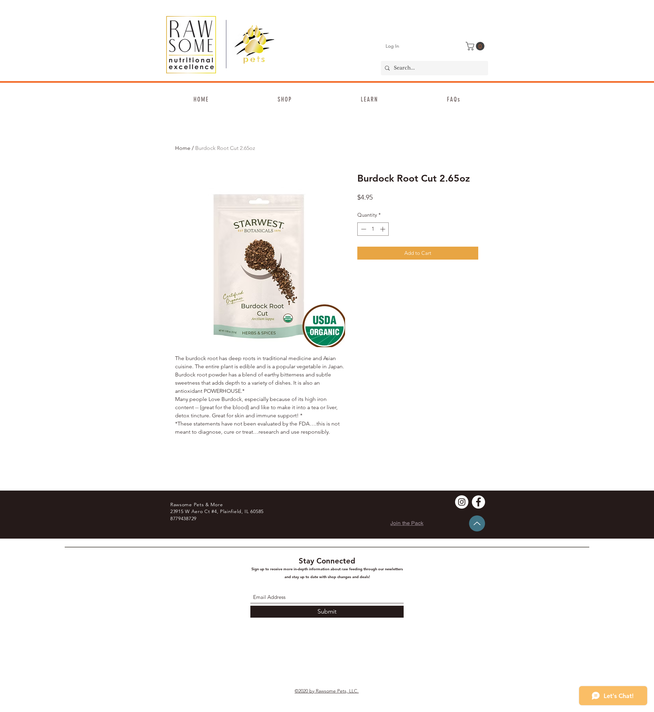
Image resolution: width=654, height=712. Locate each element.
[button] (476, 46)
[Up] (477, 523)
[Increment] (383, 229)
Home (182, 148)
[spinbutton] (373, 229)
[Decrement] (363, 229)
